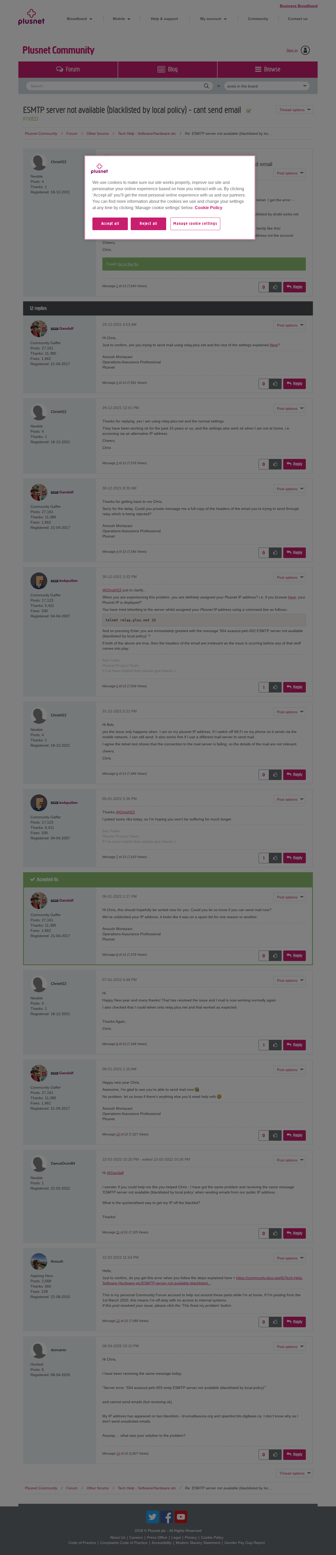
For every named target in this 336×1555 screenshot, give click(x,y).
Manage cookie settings (195, 224)
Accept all (110, 224)
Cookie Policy (208, 207)
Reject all (148, 224)
